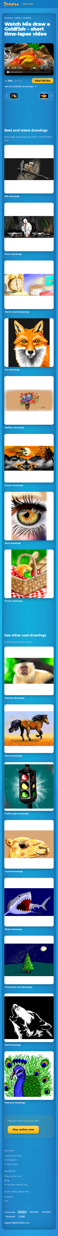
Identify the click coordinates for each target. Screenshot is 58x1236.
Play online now (23, 1129)
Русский (10, 1216)
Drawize (8, 18)
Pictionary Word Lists (15, 1184)
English (22, 1212)
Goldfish (27, 18)
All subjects (10, 1159)
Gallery (17, 18)
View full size (42, 80)
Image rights (11, 1164)
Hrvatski (46, 1212)
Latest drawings (13, 1155)
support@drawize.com (16, 1222)
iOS (6, 1201)
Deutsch (34, 1212)
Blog (6, 1180)
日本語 (22, 1216)
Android (8, 1196)
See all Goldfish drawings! (19, 86)
